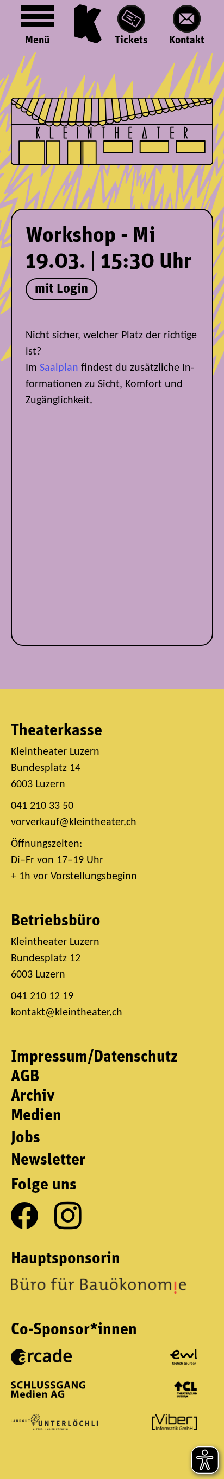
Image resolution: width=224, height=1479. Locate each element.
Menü (37, 40)
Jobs (25, 1138)
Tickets (131, 40)
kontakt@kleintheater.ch (66, 1012)
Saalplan (59, 368)
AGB (25, 1077)
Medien (36, 1116)
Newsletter (48, 1160)
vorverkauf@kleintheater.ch (73, 822)
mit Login (61, 289)
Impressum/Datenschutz (94, 1057)
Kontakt (186, 40)
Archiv (33, 1096)
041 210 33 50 (42, 806)
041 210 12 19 (43, 996)
